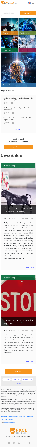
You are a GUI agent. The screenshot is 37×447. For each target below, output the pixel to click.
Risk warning (30, 416)
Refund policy (11, 419)
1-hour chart (16, 379)
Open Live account (18, 147)
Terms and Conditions (13, 416)
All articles (18, 371)
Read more (18, 129)
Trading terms (4, 416)
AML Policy (4, 419)
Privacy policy (22, 416)
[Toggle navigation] (34, 3)
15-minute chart (27, 379)
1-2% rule (6, 379)
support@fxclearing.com (9, 422)
